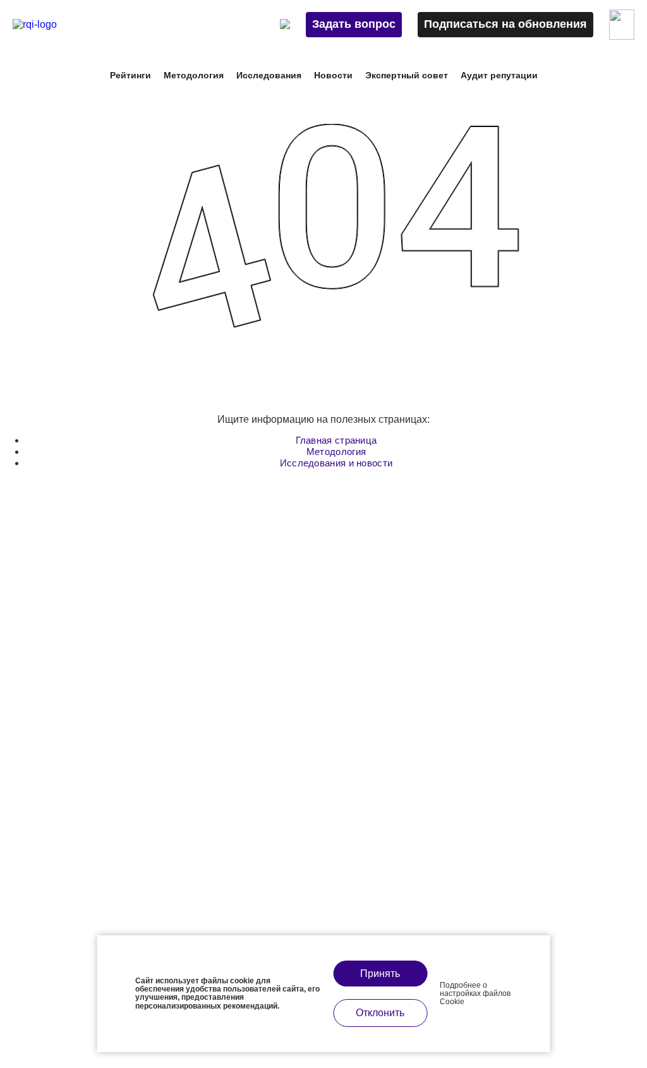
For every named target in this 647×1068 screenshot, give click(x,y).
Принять (380, 973)
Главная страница (336, 440)
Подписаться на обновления (505, 24)
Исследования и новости (336, 463)
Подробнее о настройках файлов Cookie (475, 993)
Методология (336, 451)
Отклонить (380, 1012)
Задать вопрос (354, 24)
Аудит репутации (499, 75)
